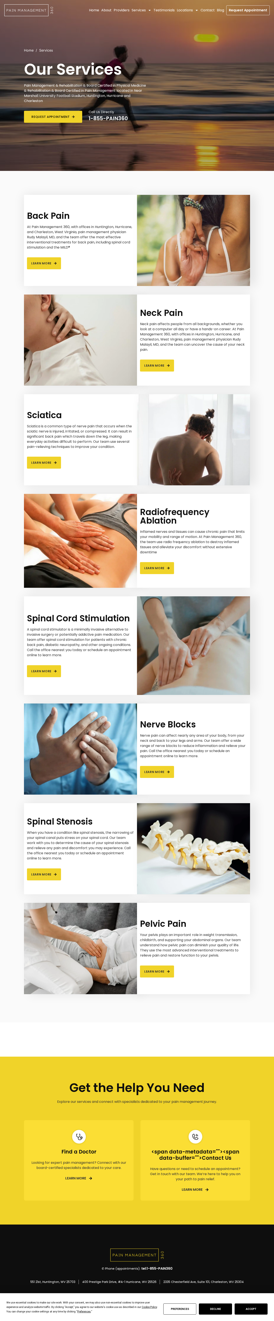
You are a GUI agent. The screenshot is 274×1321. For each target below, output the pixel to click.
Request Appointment (248, 10)
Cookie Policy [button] (149, 1307)
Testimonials (164, 10)
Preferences (180, 1309)
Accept (251, 1309)
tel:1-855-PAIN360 (157, 1268)
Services (139, 10)
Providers (122, 10)
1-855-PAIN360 (108, 118)
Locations (185, 10)
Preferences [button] (84, 1311)
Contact (208, 10)
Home (94, 10)
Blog (220, 10)
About (106, 10)
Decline (215, 1309)
